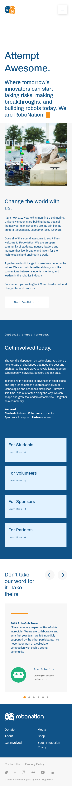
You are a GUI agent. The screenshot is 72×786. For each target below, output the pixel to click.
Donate (10, 729)
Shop (41, 736)
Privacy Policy (35, 764)
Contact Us (12, 764)
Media (42, 729)
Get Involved (13, 742)
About (9, 736)
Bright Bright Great (44, 779)
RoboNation (19, 779)
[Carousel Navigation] (56, 575)
